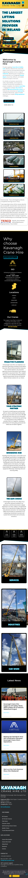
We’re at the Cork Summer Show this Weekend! (13, 770)
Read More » (6, 712)
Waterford (5, 844)
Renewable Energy (14, 181)
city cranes (18, 87)
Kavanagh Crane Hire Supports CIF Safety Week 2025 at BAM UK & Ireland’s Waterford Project (13, 706)
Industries (14, 624)
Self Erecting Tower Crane (9, 825)
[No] (26, 874)
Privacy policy (16, 875)
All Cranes (5, 816)
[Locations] (14, 286)
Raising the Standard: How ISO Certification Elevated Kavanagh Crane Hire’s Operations (13, 739)
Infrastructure (14, 124)
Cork (4, 68)
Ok (10, 875)
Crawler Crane (6, 823)
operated (20, 91)
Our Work (14, 669)
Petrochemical (14, 166)
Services (14, 580)
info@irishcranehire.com (7, 860)
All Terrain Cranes (7, 818)
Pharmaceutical (14, 195)
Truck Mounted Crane (8, 830)
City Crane (5, 821)
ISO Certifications (5, 807)
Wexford (4, 846)
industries (5, 73)
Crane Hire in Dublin (17, 67)
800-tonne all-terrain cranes (15, 89)
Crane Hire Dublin (7, 839)
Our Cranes (12, 317)
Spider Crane (5, 828)
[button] (23, 2)
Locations (14, 292)
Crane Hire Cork (6, 841)
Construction (14, 138)
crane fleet (22, 86)
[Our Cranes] (12, 311)
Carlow (4, 848)
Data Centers (14, 152)
